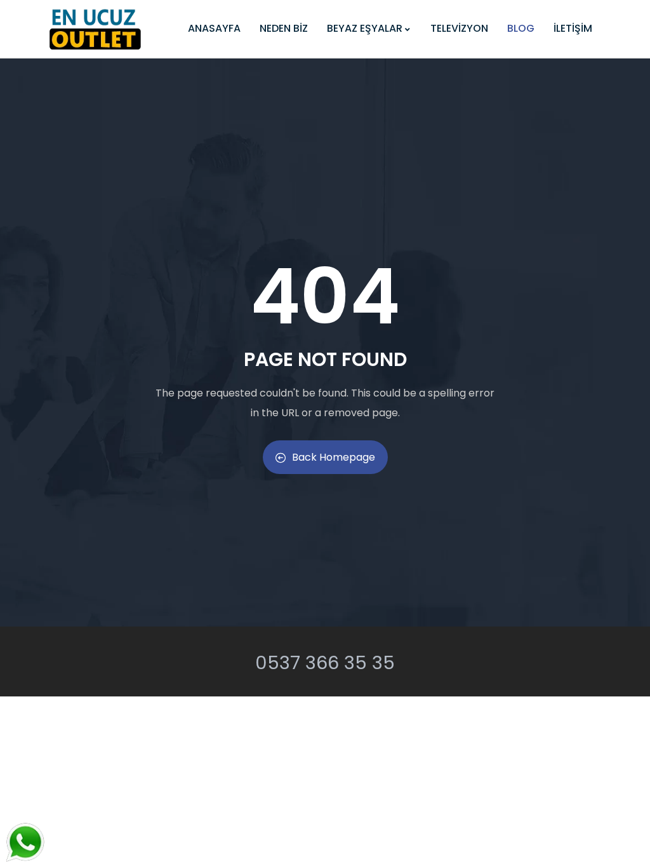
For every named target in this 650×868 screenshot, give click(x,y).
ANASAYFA (214, 28)
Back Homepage (333, 457)
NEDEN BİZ (284, 28)
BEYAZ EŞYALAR (364, 28)
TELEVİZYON (459, 28)
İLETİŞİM (573, 28)
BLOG (520, 28)
